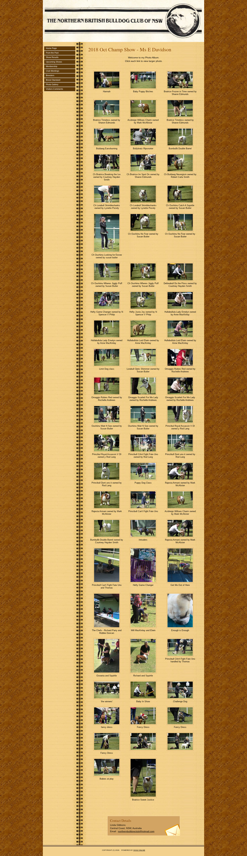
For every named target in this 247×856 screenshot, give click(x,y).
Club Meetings (52, 71)
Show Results (52, 57)
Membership (51, 66)
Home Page (51, 48)
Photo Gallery (52, 84)
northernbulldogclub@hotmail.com (136, 831)
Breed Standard (53, 80)
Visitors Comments (54, 89)
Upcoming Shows (54, 62)
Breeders (50, 75)
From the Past (52, 53)
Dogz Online (139, 850)
